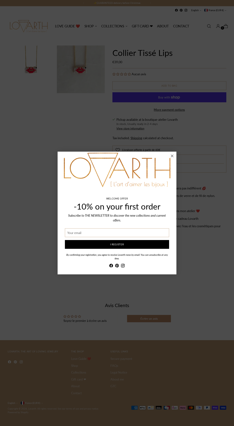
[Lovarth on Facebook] (111, 266)
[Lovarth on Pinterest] (117, 266)
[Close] (172, 156)
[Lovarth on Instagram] (123, 266)
